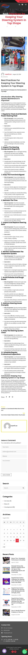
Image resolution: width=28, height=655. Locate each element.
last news (6, 501)
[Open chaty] (4, 651)
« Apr (4, 547)
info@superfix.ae (8, 633)
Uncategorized (8, 507)
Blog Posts (11, 26)
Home (4, 26)
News (5, 504)
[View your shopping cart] (22, 4)
